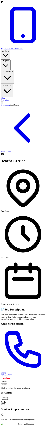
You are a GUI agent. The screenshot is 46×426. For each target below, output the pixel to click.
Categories (6, 61)
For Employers (7, 85)
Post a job (5, 100)
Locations (5, 51)
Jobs (8, 105)
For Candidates (7, 71)
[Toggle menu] (2, 102)
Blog (3, 98)
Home (3, 105)
